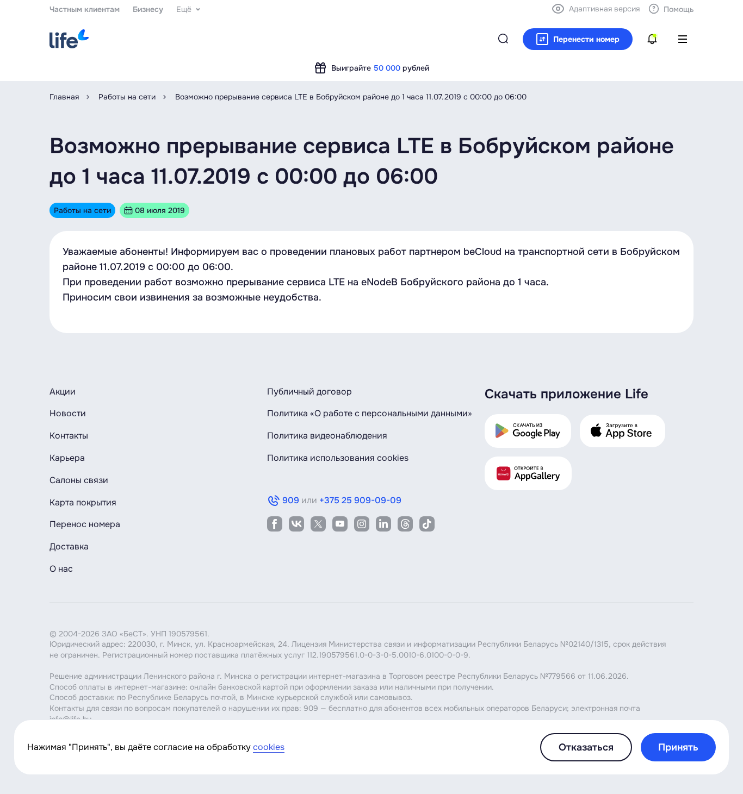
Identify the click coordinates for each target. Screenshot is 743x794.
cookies (268, 747)
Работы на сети (127, 97)
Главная (64, 97)
